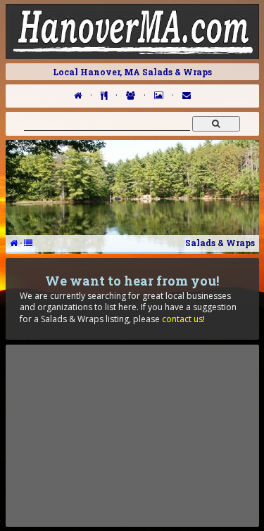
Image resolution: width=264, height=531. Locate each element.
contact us (182, 319)
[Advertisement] (132, 435)
